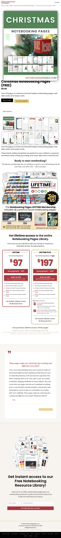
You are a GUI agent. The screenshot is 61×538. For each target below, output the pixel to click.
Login (35, 536)
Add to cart (7, 100)
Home (3, 5)
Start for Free (5, 534)
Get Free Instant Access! (30, 508)
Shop (7, 5)
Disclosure (50, 534)
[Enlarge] (58, 118)
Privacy (57, 534)
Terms (25, 536)
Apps (32, 534)
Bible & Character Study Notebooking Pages (22, 5)
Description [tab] (7, 111)
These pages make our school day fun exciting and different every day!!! (30, 364)
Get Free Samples (21, 101)
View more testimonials (45, 409)
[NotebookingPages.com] (8, 2)
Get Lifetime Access (24, 534)
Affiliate (44, 534)
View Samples (14, 534)
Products (37, 534)
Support (31, 536)
